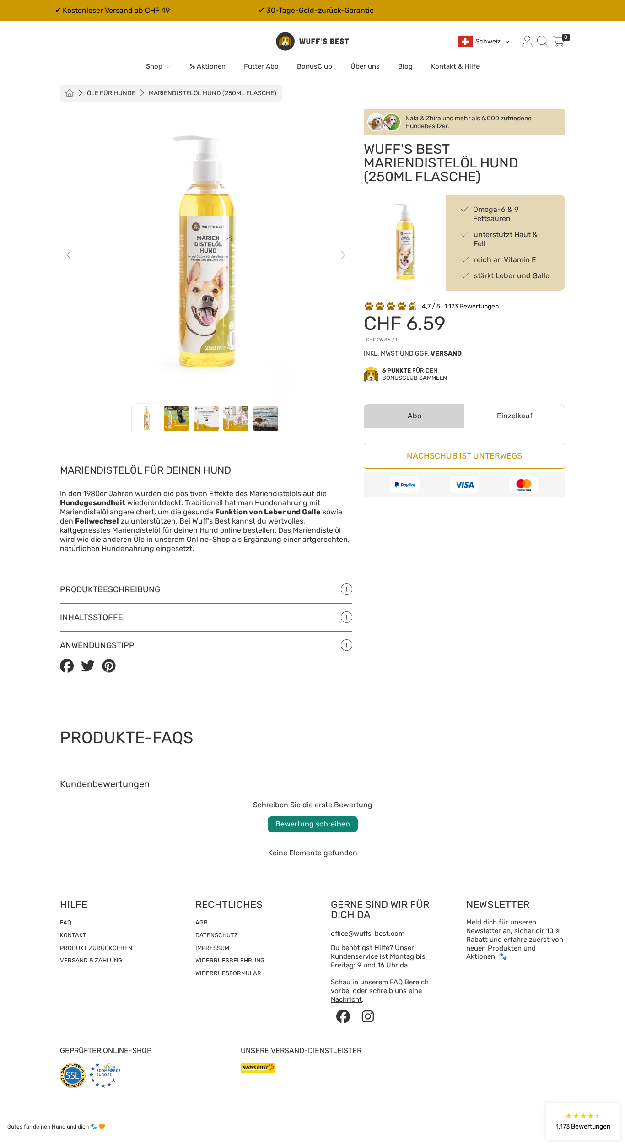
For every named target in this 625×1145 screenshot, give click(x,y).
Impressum (212, 948)
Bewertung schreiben (312, 824)
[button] (543, 42)
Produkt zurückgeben (96, 948)
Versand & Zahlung (91, 960)
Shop (155, 66)
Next (342, 255)
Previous (69, 255)
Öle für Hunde (111, 93)
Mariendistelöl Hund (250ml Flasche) (212, 93)
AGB (201, 922)
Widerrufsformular (228, 973)
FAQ (65, 922)
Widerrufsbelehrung (229, 960)
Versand (446, 353)
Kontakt (73, 935)
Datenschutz (216, 935)
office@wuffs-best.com (367, 933)
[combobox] (484, 42)
